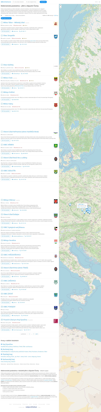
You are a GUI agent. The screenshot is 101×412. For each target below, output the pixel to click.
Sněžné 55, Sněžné (5, 95)
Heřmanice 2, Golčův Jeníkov (7, 134)
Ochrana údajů (41, 404)
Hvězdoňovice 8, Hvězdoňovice (8, 257)
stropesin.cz (16, 44)
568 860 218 (24, 276)
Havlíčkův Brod (5, 346)
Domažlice (3, 356)
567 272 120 (23, 223)
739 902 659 (25, 315)
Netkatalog (7, 2)
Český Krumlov (14, 351)
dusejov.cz (15, 223)
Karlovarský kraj (9, 359)
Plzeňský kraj (7, 354)
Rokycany (34, 356)
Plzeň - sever (27, 356)
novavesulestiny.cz (17, 166)
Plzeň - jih (13, 356)
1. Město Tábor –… (81, 204)
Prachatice (35, 351)
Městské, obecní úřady (9, 15)
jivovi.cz (15, 302)
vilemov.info (16, 210)
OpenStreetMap (96, 4)
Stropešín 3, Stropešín (6, 38)
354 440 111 (22, 88)
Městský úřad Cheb (19, 86)
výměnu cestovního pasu (6, 380)
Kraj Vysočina (8, 344)
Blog (39, 407)
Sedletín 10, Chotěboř (6, 173)
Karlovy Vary (7, 361)
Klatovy (9, 356)
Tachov (39, 356)
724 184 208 (23, 289)
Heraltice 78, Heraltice (6, 243)
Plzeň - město (20, 356)
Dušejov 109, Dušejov (6, 217)
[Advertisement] (29, 54)
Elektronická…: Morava (34, 364)
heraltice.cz (15, 250)
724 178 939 (23, 250)
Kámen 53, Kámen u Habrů (7, 147)
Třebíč (20, 346)
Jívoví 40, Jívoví (4, 296)
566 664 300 (16, 99)
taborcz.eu (15, 31)
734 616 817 (28, 236)
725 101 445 (24, 44)
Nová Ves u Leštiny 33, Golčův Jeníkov (9, 160)
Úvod (10, 404)
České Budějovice (5, 351)
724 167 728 (23, 179)
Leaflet (92, 4)
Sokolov (13, 361)
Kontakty (35, 404)
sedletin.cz (15, 179)
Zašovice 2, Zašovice (6, 283)
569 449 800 (24, 210)
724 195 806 (25, 73)
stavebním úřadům (48, 380)
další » (36, 334)
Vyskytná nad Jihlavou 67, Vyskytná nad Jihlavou (11, 230)
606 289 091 (25, 153)
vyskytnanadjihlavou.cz (18, 236)
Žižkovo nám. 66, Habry (6, 106)
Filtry (57, 15)
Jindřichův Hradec (23, 351)
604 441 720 (16, 111)
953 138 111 (28, 330)
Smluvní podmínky (17, 404)
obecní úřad (33, 40)
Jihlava (11, 346)
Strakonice (41, 351)
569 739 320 (26, 166)
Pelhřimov (16, 346)
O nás (30, 404)
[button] (82, 210)
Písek (30, 351)
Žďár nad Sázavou (27, 346)
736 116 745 (16, 140)
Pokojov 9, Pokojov (5, 309)
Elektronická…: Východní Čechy (7, 364)
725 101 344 (25, 263)
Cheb (2, 361)
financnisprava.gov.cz (18, 330)
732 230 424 (22, 302)
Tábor (45, 351)
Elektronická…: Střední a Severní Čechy (21, 364)
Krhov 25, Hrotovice (5, 270)
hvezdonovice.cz (16, 263)
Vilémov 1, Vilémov (5, 202)
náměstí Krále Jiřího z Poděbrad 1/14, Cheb (10, 80)
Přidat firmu (25, 404)
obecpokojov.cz (16, 315)
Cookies (48, 404)
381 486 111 (23, 31)
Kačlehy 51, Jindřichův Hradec (8, 67)
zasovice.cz (15, 289)
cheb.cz (15, 88)
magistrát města (34, 396)
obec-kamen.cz (16, 153)
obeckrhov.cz (16, 276)
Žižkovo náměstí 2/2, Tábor (7, 25)
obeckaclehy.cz (16, 73)
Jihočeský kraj (8, 349)
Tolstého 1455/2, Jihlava (6, 322)
